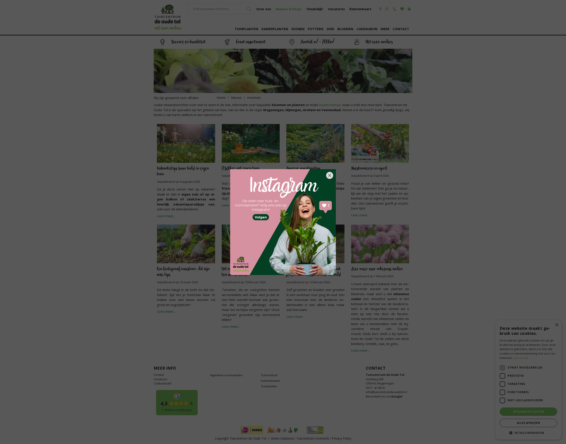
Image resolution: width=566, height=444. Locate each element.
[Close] (329, 175)
